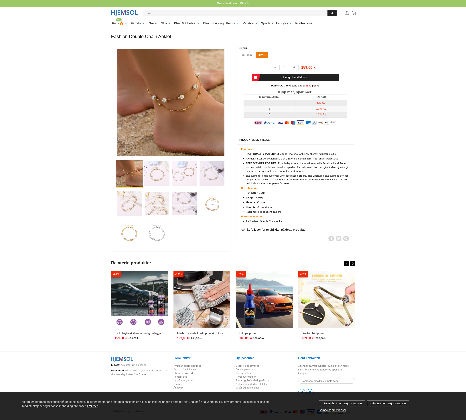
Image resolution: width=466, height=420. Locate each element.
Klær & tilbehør (185, 23)
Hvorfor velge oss (183, 380)
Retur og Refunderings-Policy (253, 380)
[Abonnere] (350, 381)
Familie (136, 23)
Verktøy (248, 23)
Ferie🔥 (117, 23)
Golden (247, 55)
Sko (164, 23)
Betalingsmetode (245, 369)
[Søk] (332, 13)
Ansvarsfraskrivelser (185, 369)
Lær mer (92, 406)
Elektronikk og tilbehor (219, 23)
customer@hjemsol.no (134, 364)
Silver (262, 55)
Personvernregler (246, 376)
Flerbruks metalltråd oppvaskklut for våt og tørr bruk (210, 333)
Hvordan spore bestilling (187, 365)
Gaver (153, 23)
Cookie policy (243, 373)
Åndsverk (178, 387)
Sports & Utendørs (274, 23)
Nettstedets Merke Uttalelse (252, 383)
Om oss (177, 383)
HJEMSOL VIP (279, 85)
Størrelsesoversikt (183, 373)
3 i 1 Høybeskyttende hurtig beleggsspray (141, 333)
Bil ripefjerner (248, 333)
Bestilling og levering (247, 365)
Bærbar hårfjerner (313, 333)
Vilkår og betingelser (247, 387)
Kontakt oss (303, 23)
